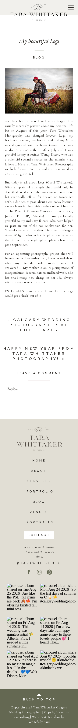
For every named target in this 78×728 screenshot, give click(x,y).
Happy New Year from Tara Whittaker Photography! (39, 353)
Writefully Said (38, 722)
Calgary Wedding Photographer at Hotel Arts (40, 324)
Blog (39, 57)
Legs (62, 135)
